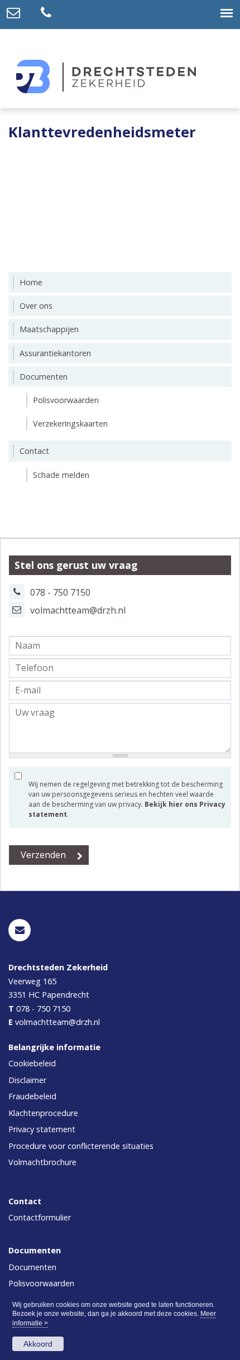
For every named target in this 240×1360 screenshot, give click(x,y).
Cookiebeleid (32, 1063)
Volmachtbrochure (42, 1162)
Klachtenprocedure (43, 1113)
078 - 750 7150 (43, 1008)
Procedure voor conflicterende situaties (80, 1146)
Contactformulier (39, 1217)
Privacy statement (41, 1129)
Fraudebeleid (32, 1096)
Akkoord (37, 1343)
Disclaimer (27, 1080)
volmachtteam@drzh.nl (78, 610)
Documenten (32, 1267)
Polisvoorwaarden (41, 1283)
